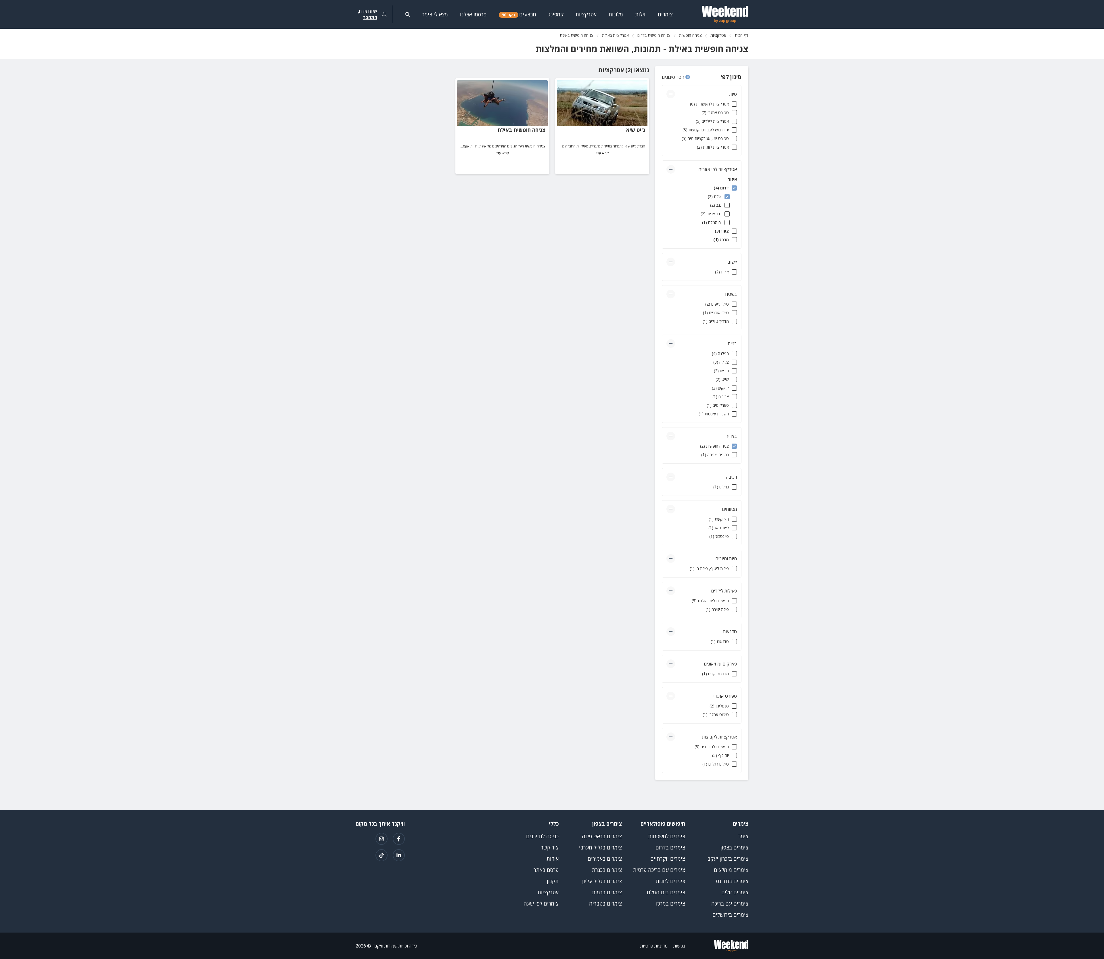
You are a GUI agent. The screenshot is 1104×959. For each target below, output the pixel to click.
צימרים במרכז (670, 903)
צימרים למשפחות (666, 836)
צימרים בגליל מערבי (600, 847)
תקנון (553, 881)
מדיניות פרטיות (654, 946)
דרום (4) (721, 188)
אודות (553, 858)
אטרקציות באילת (615, 35)
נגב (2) (716, 205)
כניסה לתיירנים (542, 836)
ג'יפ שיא (635, 129)
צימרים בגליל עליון (602, 881)
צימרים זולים (734, 892)
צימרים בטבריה (605, 903)
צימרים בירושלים (730, 914)
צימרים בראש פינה (602, 836)
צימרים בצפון (734, 847)
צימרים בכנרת (607, 869)
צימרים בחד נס (732, 881)
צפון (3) (722, 231)
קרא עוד (602, 153)
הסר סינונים (673, 77)
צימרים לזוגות (670, 881)
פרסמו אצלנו (473, 14)
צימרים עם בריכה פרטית (659, 869)
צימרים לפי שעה (541, 903)
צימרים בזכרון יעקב (728, 858)
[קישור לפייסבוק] (399, 839)
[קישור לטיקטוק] (381, 855)
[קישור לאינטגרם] (381, 839)
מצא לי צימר (435, 14)
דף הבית (741, 35)
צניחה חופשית (690, 35)
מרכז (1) (721, 239)
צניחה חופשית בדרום (653, 35)
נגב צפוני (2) (711, 213)
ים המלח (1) (712, 222)
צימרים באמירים (605, 858)
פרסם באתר (546, 869)
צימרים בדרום (670, 847)
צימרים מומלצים (731, 869)
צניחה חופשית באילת (521, 129)
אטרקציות (718, 35)
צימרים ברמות (607, 892)
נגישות (679, 946)
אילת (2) (715, 196)
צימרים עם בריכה (729, 903)
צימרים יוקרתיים (667, 858)
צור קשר (550, 847)
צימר (743, 836)
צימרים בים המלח (666, 892)
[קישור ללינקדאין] (399, 855)
